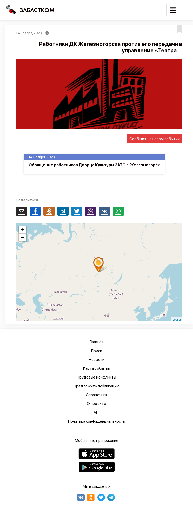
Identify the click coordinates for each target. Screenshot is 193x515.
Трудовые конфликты (96, 377)
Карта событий (96, 368)
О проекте (96, 403)
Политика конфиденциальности (96, 421)
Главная (96, 341)
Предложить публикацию (97, 386)
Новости (96, 359)
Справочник (96, 394)
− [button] (22, 237)
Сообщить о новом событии (154, 138)
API (96, 412)
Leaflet (177, 319)
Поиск (96, 350)
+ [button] (22, 230)
